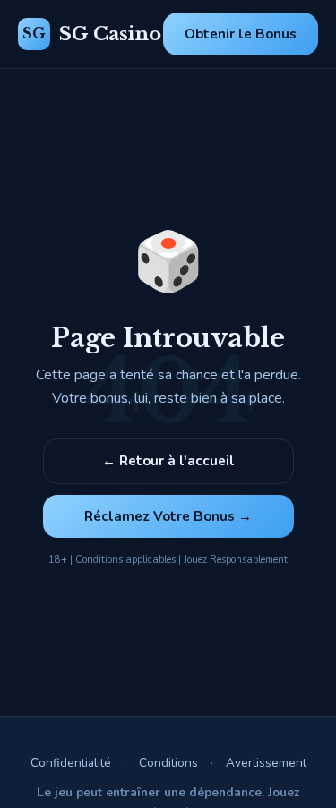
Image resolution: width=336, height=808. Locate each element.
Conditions (168, 762)
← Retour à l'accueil (168, 461)
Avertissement (266, 762)
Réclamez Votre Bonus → (168, 516)
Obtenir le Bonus (241, 34)
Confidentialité (70, 762)
